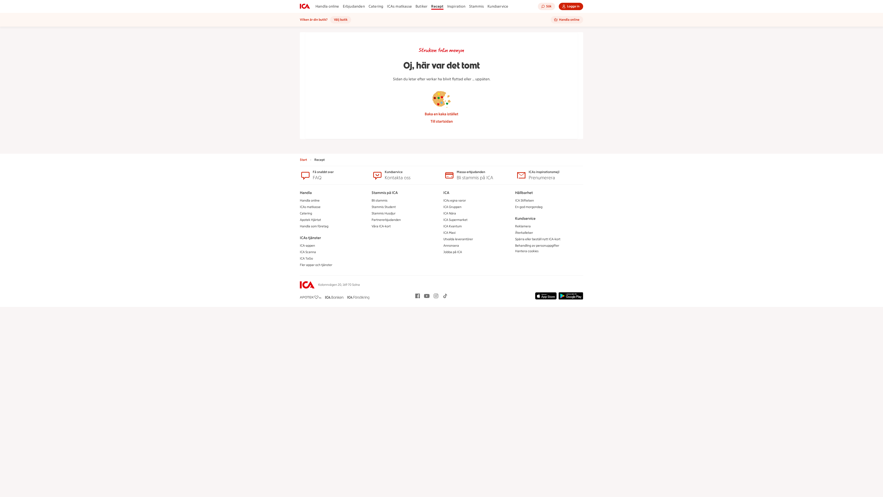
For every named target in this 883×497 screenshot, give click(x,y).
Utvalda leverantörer (458, 239)
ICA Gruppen (452, 207)
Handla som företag (314, 226)
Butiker (421, 6)
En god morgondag (528, 207)
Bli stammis (379, 200)
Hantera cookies (527, 251)
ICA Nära (449, 213)
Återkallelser (524, 233)
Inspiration (456, 6)
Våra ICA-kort (381, 226)
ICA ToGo (306, 258)
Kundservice (497, 6)
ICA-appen (307, 246)
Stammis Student (384, 207)
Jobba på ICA (452, 252)
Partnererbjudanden (386, 220)
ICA (446, 193)
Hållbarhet (524, 193)
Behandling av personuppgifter (537, 246)
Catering (376, 6)
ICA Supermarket (455, 220)
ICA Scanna (308, 252)
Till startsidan (441, 121)
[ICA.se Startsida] (305, 6)
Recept (437, 6)
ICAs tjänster (310, 238)
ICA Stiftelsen (524, 200)
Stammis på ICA (385, 193)
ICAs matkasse (399, 6)
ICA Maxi (449, 233)
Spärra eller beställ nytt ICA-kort (537, 239)
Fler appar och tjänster (316, 265)
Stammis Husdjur (384, 213)
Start (303, 160)
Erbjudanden (354, 6)
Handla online (327, 6)
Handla (306, 193)
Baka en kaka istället (441, 114)
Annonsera (451, 246)
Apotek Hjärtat (310, 220)
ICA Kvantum (452, 226)
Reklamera (523, 226)
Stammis (476, 6)
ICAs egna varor (454, 200)
